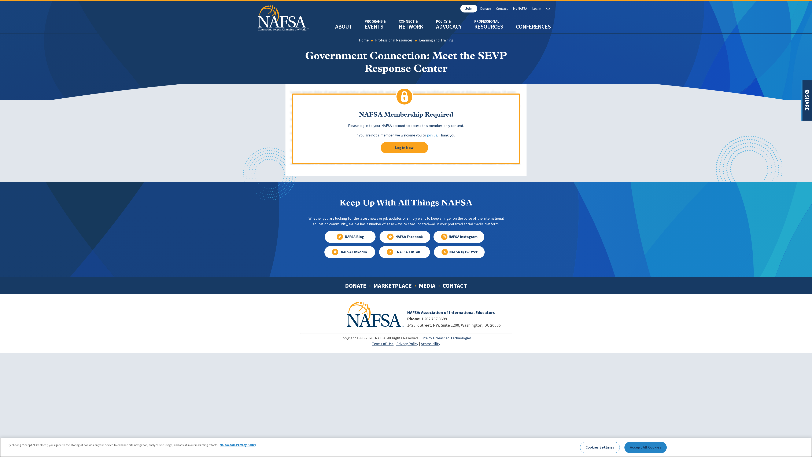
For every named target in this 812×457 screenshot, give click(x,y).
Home (364, 40)
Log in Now (404, 147)
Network (411, 26)
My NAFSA (520, 8)
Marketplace (392, 286)
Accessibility (430, 343)
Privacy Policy (407, 343)
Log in (536, 8)
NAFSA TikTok (408, 252)
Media (427, 286)
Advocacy (449, 26)
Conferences (533, 26)
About (343, 26)
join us (432, 135)
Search (548, 9)
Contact (502, 8)
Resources (488, 26)
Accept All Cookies (645, 447)
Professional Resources (394, 40)
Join (468, 8)
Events (374, 26)
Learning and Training (436, 40)
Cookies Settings (600, 447)
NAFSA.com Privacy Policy (238, 445)
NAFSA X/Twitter (463, 252)
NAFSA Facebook (409, 236)
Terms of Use (383, 343)
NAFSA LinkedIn (354, 252)
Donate (485, 8)
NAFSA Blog (354, 236)
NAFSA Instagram (463, 236)
